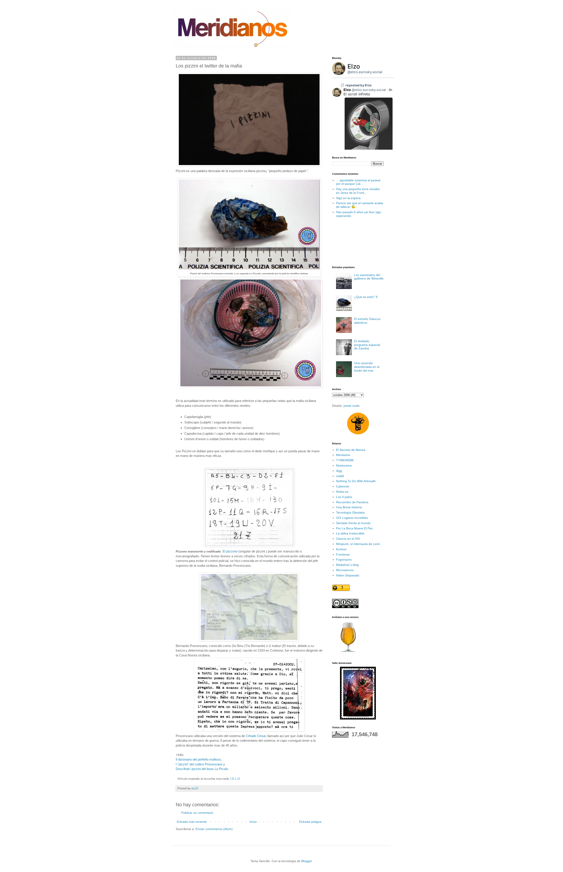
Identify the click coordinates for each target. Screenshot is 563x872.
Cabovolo (342, 486)
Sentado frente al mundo (353, 523)
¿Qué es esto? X (366, 297)
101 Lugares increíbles (352, 518)
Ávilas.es (342, 491)
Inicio (253, 821)
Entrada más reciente (192, 821)
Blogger (306, 861)
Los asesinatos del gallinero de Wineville (369, 276)
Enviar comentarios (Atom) (214, 829)
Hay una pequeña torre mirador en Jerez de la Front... (358, 190)
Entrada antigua (310, 821)
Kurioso (341, 549)
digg (339, 470)
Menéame (343, 455)
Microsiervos (345, 570)
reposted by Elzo (358, 85)
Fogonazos (344, 559)
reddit (340, 476)
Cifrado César (256, 736)
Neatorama (344, 465)
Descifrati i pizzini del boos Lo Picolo (202, 769)
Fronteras (343, 554)
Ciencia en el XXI (348, 538)
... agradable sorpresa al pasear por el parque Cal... (358, 182)
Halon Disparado (347, 575)
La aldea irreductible (350, 533)
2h (390, 90)
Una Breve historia (349, 507)
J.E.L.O (235, 778)
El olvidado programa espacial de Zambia (367, 344)
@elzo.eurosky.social (364, 72)
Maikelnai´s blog (347, 565)
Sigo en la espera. (348, 198)
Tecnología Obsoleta (350, 512)
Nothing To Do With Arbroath (356, 481)
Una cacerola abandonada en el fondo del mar (366, 366)
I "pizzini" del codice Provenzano (199, 764)
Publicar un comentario (197, 812)
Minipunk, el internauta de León (358, 544)
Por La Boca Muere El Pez (354, 528)
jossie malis (352, 405)
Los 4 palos (344, 497)
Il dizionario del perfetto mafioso (198, 759)
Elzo (353, 66)
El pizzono (230, 551)
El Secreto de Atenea (350, 450)
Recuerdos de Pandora (352, 502)
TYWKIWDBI (345, 460)
